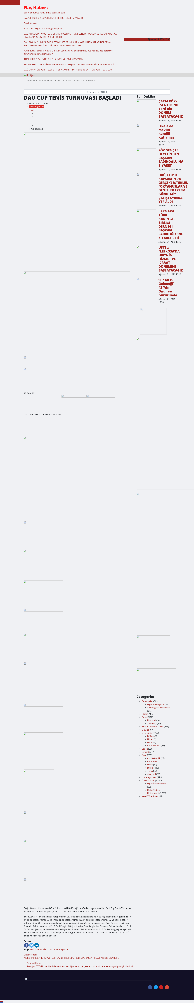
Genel (145, 717)
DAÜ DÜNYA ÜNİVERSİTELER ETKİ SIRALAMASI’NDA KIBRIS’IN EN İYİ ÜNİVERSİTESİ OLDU (68, 69)
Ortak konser (30, 23)
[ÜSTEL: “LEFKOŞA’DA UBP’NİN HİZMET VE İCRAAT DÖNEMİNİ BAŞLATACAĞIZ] (146, 255)
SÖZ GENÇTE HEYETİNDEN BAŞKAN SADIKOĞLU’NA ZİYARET (170, 157)
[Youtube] (161, 987)
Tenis (150, 771)
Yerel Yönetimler (150, 796)
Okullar (145, 729)
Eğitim (145, 713)
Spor (144, 755)
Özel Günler (147, 732)
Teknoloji (152, 723)
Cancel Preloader (10, 2)
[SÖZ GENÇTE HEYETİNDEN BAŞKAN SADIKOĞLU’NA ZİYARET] (146, 158)
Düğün (150, 736)
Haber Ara (79, 80)
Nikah (150, 739)
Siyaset (145, 752)
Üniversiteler (148, 780)
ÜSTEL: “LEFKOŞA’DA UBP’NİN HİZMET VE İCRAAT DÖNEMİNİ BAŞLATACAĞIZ (170, 258)
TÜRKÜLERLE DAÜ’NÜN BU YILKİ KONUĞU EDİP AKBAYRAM (53, 59)
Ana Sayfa (32, 80)
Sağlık (145, 748)
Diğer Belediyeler (155, 704)
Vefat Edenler (153, 745)
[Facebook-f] (150, 987)
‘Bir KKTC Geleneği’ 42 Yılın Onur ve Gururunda (167, 287)
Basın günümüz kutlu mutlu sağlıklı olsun (44, 12)
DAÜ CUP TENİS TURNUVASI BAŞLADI (49, 949)
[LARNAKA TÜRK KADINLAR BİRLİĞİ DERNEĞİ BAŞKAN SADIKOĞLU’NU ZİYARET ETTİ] (146, 219)
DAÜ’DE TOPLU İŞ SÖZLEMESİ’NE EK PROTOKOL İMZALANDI (54, 17)
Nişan (150, 742)
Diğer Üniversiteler (156, 783)
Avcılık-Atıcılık (153, 758)
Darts (150, 764)
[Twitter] (31, 945)
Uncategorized (36, 106)
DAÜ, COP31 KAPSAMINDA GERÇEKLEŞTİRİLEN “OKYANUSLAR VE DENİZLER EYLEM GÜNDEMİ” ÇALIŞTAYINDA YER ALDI (173, 188)
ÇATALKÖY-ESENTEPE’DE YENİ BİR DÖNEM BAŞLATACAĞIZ (170, 109)
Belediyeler (147, 701)
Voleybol (151, 774)
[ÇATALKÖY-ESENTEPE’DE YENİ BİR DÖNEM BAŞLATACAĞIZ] (146, 109)
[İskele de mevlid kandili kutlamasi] (146, 134)
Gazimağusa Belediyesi (158, 707)
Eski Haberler (65, 80)
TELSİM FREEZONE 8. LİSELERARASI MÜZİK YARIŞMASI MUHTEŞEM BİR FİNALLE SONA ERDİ (69, 64)
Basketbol (152, 761)
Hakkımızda (91, 80)
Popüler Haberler (47, 80)
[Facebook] (26, 945)
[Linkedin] (36, 945)
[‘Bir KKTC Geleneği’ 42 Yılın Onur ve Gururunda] (146, 288)
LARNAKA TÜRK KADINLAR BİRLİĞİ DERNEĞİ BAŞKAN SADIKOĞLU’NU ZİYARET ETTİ (170, 224)
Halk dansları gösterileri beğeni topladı (43, 28)
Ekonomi (151, 720)
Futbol (150, 767)
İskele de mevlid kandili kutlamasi (166, 132)
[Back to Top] (1, 1002)
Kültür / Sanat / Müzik (153, 726)
